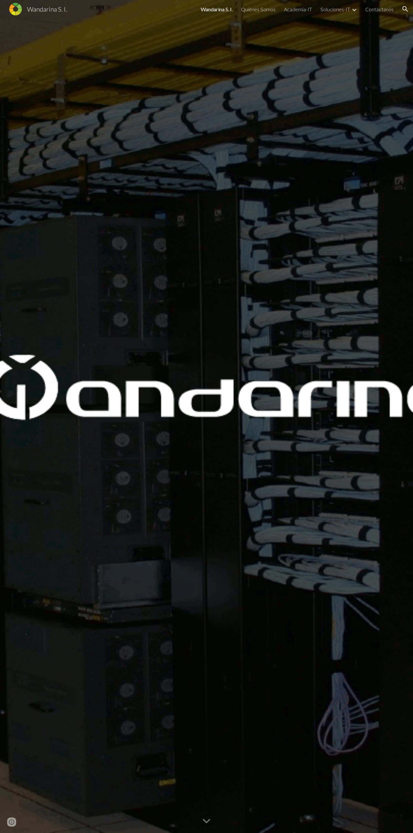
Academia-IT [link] (298, 9)
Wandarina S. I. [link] (217, 9)
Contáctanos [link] (379, 9)
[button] (405, 9)
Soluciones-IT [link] (335, 9)
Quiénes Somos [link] (258, 9)
